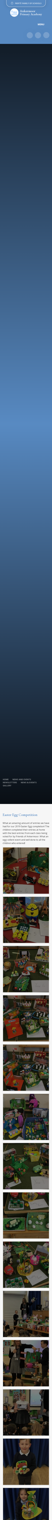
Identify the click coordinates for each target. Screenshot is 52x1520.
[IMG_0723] (26, 1018)
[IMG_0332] (26, 1363)
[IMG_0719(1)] (26, 1215)
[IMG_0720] (26, 1166)
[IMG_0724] (26, 969)
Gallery (7, 785)
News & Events (29, 782)
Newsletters (10, 782)
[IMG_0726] (26, 870)
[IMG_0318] (26, 1314)
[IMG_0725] (26, 920)
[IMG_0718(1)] (26, 1265)
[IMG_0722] (26, 1068)
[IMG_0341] (26, 1462)
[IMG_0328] (26, 1412)
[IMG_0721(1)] (26, 1117)
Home (6, 779)
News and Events (21, 779)
